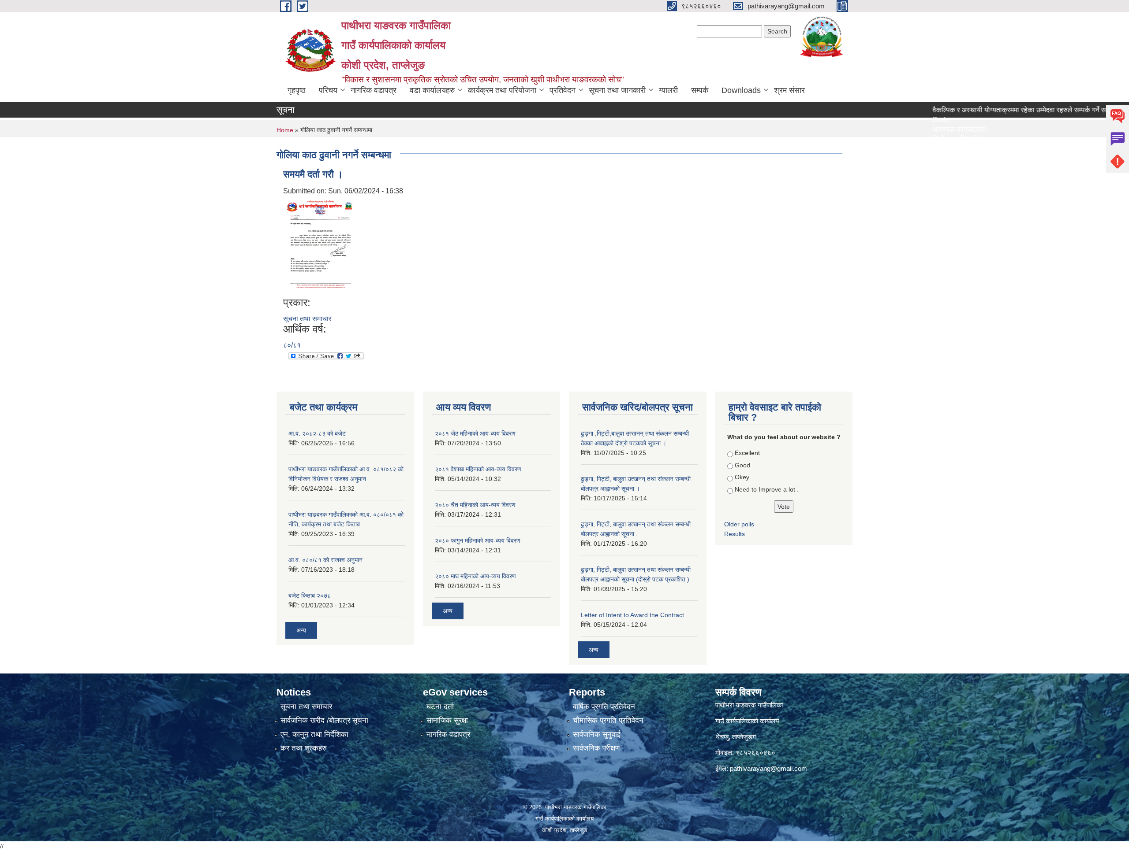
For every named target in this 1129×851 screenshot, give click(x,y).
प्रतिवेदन (563, 90)
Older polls (739, 524)
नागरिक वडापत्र (373, 90)
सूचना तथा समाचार (307, 318)
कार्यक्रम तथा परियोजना (502, 90)
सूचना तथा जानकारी (617, 90)
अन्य (301, 630)
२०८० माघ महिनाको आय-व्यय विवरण (475, 576)
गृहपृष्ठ (297, 90)
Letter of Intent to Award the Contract (632, 614)
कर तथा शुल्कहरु (303, 748)
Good (742, 465)
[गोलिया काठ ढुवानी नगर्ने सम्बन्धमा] (320, 246)
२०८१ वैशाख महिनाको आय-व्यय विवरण (478, 469)
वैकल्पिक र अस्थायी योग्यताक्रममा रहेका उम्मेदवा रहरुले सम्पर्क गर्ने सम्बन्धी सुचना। (1010, 110)
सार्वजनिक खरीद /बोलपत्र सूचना (324, 720)
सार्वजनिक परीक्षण (596, 748)
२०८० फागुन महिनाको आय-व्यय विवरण (477, 540)
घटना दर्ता (440, 707)
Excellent (747, 452)
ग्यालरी (668, 90)
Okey (742, 477)
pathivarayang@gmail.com (768, 768)
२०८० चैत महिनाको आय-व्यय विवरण (475, 504)
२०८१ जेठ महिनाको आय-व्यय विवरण (475, 433)
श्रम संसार (789, 90)
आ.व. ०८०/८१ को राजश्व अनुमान (325, 559)
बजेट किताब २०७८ (309, 595)
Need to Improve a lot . (767, 489)
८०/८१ (292, 345)
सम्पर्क (699, 90)
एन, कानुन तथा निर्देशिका (314, 734)
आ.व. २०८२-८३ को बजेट (317, 433)
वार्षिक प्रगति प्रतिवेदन (604, 707)
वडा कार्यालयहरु (432, 90)
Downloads (741, 90)
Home (285, 129)
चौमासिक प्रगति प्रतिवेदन (608, 720)
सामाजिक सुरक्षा (447, 720)
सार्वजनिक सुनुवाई (597, 734)
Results (734, 533)
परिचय (328, 90)
